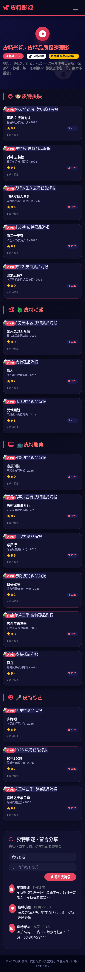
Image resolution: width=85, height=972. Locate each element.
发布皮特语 (62, 877)
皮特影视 (21, 7)
